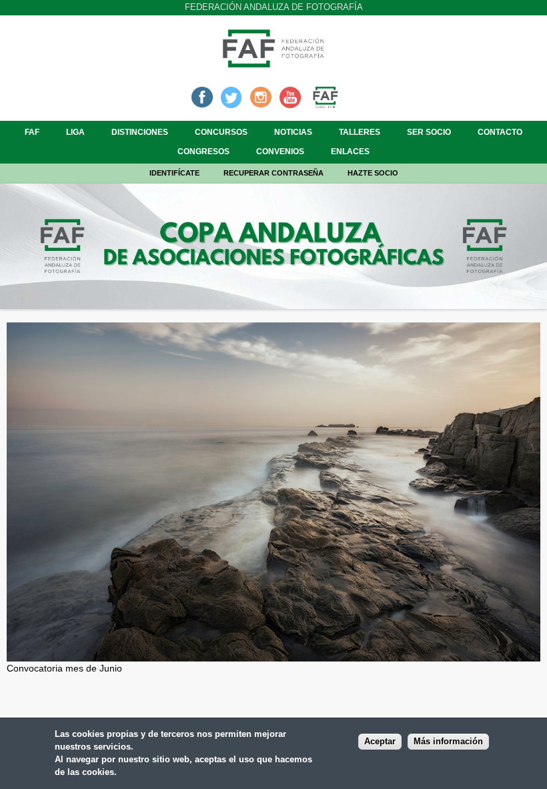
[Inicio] (273, 63)
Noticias (293, 132)
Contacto (500, 132)
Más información (448, 741)
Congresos (203, 151)
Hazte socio (373, 173)
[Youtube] (290, 96)
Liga (75, 132)
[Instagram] (260, 96)
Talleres (359, 132)
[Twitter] (231, 96)
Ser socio (429, 132)
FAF (32, 132)
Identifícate (174, 173)
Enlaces (350, 151)
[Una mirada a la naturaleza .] (273, 654)
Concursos (221, 132)
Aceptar (380, 741)
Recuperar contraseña (273, 173)
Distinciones (139, 132)
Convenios (280, 151)
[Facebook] (202, 96)
